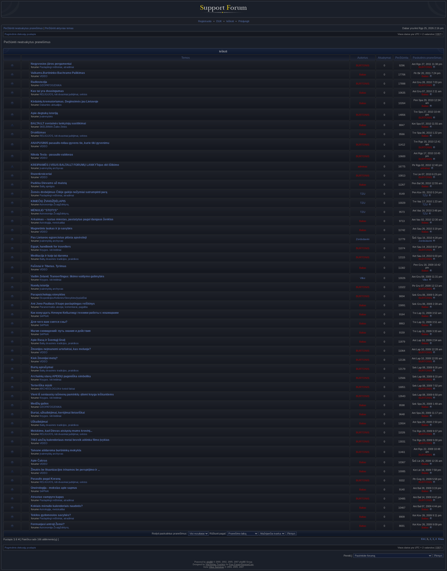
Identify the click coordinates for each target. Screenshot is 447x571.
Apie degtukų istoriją (44, 113)
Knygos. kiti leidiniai (50, 249)
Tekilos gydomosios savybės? (51, 515)
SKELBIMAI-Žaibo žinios (53, 126)
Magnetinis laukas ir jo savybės (51, 228)
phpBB (210, 562)
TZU (362, 193)
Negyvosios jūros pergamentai (51, 63)
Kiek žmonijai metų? (44, 358)
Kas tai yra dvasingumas (47, 91)
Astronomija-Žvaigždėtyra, (54, 204)
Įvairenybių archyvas (51, 168)
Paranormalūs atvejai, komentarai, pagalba (64, 307)
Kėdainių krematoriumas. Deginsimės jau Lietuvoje (64, 101)
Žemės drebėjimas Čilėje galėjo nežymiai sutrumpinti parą (69, 192)
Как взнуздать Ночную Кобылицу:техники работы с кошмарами (75, 312)
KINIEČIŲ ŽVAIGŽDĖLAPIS (48, 201)
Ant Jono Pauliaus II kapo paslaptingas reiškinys (63, 303)
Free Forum (234, 564)
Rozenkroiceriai (41, 174)
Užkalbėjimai (39, 421)
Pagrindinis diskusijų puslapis (20, 34)
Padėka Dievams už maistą (49, 183)
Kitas (441, 539)
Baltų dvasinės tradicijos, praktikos (59, 259)
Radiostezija (39, 82)
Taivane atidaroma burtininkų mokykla (56, 450)
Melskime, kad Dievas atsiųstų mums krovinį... (61, 430)
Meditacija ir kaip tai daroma (49, 255)
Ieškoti (230, 21)
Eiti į (423, 539)
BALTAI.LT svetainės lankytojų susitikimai (58, 123)
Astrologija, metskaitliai (52, 222)
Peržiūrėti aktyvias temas (59, 28)
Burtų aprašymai (42, 367)
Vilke (362, 278)
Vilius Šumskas (216, 567)
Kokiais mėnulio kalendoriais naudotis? (57, 506)
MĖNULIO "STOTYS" (44, 210)
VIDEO (43, 76)
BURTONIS (362, 65)
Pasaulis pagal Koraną (46, 478)
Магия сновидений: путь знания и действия (61, 331)
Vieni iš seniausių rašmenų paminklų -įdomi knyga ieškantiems (72, 394)
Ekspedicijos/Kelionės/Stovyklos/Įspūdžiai (63, 297)
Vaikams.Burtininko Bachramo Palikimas (58, 73)
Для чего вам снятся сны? (49, 321)
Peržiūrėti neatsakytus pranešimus (23, 28)
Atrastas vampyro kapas (47, 497)
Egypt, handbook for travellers (51, 246)
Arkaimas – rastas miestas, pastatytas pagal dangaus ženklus (72, 219)
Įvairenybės (46, 116)
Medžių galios (40, 403)
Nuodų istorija (40, 285)
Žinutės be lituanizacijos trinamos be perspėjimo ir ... (65, 469)
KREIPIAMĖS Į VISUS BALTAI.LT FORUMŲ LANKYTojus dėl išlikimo (75, 165)
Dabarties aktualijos (51, 104)
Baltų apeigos (47, 186)
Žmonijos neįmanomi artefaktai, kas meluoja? (61, 349)
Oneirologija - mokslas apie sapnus (54, 487)
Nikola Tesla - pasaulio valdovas (52, 154)
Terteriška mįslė (41, 385)
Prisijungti (243, 21)
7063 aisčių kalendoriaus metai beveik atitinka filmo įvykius (70, 440)
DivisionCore (247, 564)
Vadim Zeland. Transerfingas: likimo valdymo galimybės (67, 276)
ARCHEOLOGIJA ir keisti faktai (57, 388)
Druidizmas (38, 132)
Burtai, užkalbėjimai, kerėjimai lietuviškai (58, 412)
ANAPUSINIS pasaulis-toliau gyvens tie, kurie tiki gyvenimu (70, 143)
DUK (219, 21)
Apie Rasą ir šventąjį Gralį (48, 340)
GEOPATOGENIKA (50, 85)
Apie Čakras (39, 460)
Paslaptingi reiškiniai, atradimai (57, 67)
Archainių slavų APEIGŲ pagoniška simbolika (61, 376)
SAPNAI (44, 316)
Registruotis (205, 21)
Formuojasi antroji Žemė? (47, 524)
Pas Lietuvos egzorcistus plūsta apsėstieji (59, 237)
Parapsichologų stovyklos (48, 294)
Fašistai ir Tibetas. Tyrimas (48, 266)
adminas (362, 166)
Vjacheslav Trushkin (215, 564)
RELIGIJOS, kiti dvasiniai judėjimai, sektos (63, 94)
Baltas (362, 74)
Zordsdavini (362, 239)
